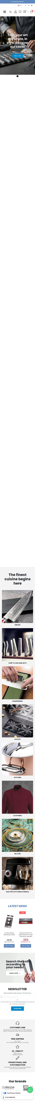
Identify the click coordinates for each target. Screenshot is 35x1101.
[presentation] (2, 924)
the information (20, 1002)
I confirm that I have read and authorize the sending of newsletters (17, 1003)
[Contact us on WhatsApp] (30, 1090)
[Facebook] (25, 5)
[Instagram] (28, 5)
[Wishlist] (20, 12)
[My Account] (15, 12)
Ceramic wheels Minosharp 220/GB (9, 933)
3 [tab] (20, 76)
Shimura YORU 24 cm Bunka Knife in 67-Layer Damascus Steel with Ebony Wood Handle (26, 935)
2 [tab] (17, 76)
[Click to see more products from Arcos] (9, 1088)
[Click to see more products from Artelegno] (25, 1088)
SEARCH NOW (13, 973)
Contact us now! (17, 52)
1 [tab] (15, 76)
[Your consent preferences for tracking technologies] (3, 1097)
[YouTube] (31, 5)
